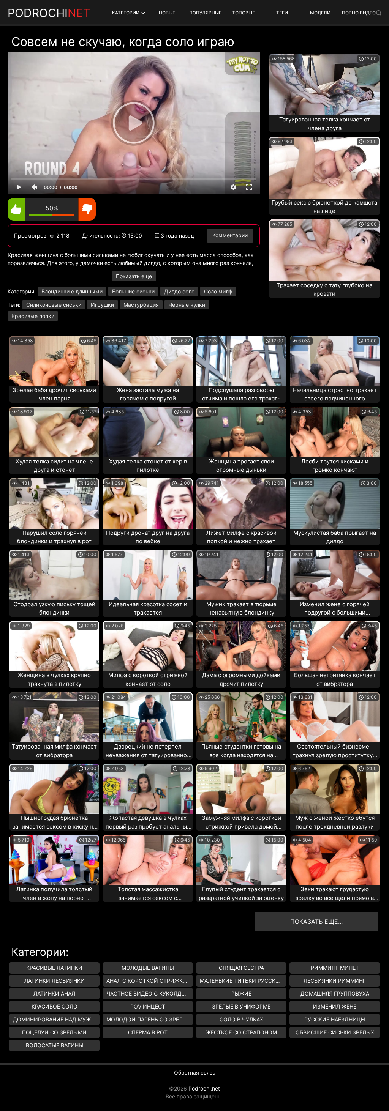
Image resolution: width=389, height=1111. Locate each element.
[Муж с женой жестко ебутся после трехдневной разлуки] (335, 789)
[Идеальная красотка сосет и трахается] (148, 575)
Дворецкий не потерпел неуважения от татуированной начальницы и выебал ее (148, 751)
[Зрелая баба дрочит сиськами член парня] (54, 361)
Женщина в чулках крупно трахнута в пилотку (54, 679)
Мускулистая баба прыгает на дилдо (334, 537)
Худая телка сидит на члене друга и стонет (54, 466)
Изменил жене (334, 1006)
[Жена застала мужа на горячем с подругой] (148, 361)
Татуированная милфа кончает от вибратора (54, 751)
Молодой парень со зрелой (148, 1019)
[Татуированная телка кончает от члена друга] (324, 84)
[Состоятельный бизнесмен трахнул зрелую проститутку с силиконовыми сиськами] (335, 717)
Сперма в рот (148, 1032)
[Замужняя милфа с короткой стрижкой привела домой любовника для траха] (241, 789)
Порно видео (359, 13)
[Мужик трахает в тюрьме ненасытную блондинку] (241, 575)
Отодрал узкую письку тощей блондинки (54, 608)
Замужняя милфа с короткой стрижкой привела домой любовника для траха (241, 822)
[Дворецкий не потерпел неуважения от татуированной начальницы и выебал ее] (148, 717)
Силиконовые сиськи (53, 304)
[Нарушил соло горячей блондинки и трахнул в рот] (54, 503)
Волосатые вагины (54, 1045)
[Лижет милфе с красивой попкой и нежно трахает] (241, 503)
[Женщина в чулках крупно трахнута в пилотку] (54, 646)
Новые (167, 13)
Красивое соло (54, 1006)
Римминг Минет (335, 967)
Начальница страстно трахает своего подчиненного (335, 394)
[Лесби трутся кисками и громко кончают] (335, 432)
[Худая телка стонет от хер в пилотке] (148, 432)
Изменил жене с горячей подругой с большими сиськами (335, 608)
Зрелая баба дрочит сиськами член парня (54, 394)
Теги (282, 13)
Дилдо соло (179, 291)
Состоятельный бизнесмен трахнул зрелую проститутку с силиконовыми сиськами (335, 751)
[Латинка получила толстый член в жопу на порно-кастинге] (54, 860)
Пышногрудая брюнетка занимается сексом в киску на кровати (54, 822)
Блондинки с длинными (72, 291)
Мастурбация (141, 304)
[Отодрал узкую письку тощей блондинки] (54, 575)
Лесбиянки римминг (335, 980)
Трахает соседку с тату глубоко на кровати (324, 290)
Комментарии (230, 235)
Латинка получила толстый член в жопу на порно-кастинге (54, 894)
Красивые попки (32, 316)
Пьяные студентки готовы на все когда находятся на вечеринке (241, 751)
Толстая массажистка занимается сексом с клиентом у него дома (148, 894)
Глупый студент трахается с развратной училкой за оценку (241, 893)
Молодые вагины (148, 967)
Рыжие (241, 993)
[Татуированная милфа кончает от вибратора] (54, 717)
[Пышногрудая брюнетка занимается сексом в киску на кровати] (54, 789)
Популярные (205, 13)
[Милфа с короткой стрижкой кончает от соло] (148, 646)
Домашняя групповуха (334, 993)
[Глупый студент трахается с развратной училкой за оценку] (241, 860)
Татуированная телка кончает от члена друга (324, 124)
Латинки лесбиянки (54, 980)
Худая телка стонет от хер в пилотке (148, 466)
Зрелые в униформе (241, 1006)
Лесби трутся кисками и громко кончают (334, 466)
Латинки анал (54, 993)
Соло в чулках (241, 1019)
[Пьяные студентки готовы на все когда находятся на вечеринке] (241, 717)
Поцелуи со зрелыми (54, 1032)
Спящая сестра (241, 967)
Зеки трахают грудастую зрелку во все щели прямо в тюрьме (335, 894)
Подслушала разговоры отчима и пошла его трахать (241, 394)
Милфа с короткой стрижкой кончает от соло (148, 679)
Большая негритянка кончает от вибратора (335, 679)
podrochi (49, 13)
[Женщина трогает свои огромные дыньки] (241, 432)
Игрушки (102, 304)
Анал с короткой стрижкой (148, 980)
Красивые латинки (54, 967)
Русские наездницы (334, 1019)
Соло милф (218, 291)
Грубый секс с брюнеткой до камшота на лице (324, 207)
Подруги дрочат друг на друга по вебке (148, 537)
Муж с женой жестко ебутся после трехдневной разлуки (335, 822)
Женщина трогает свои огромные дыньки (241, 466)
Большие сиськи (133, 291)
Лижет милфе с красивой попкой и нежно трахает (241, 537)
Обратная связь (194, 1072)
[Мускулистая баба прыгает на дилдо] (335, 503)
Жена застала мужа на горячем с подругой (148, 394)
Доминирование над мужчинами (56, 1019)
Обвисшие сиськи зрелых (335, 1032)
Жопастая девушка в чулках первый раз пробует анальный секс (148, 822)
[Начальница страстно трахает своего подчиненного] (335, 361)
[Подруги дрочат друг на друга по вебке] (148, 503)
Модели (320, 13)
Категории (125, 13)
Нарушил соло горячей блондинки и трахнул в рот (54, 537)
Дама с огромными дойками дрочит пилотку (241, 679)
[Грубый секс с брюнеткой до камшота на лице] (324, 167)
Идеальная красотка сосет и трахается (148, 608)
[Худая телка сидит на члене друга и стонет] (54, 432)
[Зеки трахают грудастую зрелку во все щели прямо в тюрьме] (335, 860)
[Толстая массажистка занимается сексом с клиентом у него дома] (148, 860)
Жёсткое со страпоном (241, 1032)
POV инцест (147, 1006)
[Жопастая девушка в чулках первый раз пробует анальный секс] (148, 789)
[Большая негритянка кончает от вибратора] (335, 646)
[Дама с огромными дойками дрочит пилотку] (241, 646)
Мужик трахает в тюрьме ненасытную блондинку (241, 608)
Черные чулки (186, 304)
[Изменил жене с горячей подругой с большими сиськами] (335, 575)
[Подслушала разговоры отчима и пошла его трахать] (241, 361)
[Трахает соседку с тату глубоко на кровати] (324, 250)
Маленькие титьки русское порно (243, 980)
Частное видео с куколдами (149, 993)
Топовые (243, 13)
